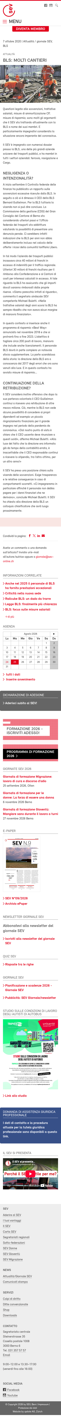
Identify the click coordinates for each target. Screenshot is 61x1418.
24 (7, 662)
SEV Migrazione (13, 1259)
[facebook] (29, 536)
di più (10, 616)
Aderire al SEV (12, 1215)
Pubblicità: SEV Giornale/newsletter (30, 998)
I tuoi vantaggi (12, 1220)
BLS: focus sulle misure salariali (27, 609)
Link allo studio (16, 1096)
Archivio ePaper (16, 904)
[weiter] (54, 634)
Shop (6, 1310)
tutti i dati (12, 674)
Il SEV (6, 1226)
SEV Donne (10, 1248)
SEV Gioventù (11, 1254)
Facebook (13, 1390)
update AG (29, 1412)
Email (6, 1355)
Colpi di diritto (11, 1298)
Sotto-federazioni (14, 1242)
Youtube (12, 1395)
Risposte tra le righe (19, 964)
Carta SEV (9, 1231)
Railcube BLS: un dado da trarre (28, 599)
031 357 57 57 (17, 1350)
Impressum (43, 1404)
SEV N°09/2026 (16, 898)
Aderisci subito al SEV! (21, 703)
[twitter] (34, 536)
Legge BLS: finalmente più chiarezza (31, 604)
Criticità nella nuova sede (23, 593)
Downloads (10, 1315)
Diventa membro (30, 29)
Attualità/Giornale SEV (17, 1276)
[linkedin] (38, 536)
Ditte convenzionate (15, 1304)
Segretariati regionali (16, 1237)
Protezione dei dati (27, 1408)
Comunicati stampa (15, 1281)
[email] (43, 536)
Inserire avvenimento (20, 679)
